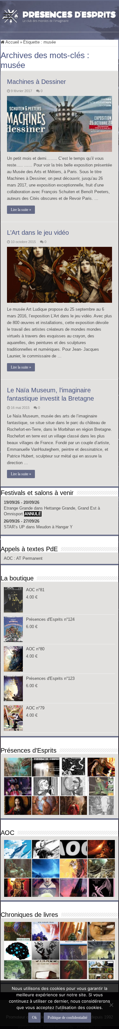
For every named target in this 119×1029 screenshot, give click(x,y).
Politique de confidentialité (67, 1017)
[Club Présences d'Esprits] (59, 15)
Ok (34, 1017)
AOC (9, 558)
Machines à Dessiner (36, 81)
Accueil (11, 42)
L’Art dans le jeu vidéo (38, 232)
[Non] (111, 1005)
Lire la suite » (21, 209)
